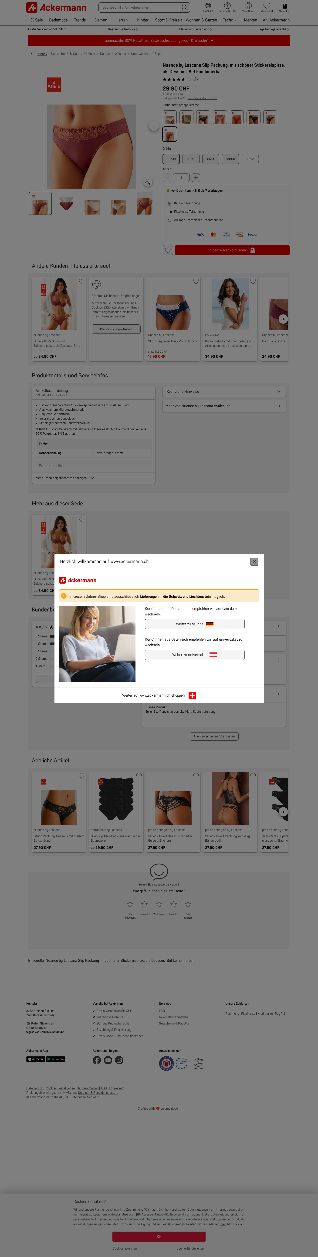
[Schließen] (254, 561)
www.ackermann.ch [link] (154, 695)
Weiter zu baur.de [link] (189, 624)
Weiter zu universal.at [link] (189, 655)
